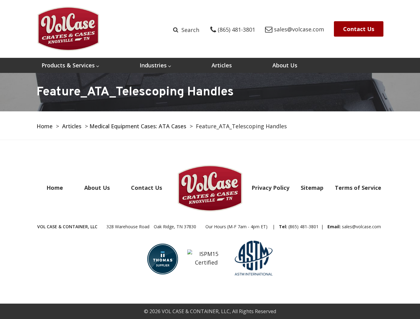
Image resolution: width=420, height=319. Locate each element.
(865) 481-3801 (303, 226)
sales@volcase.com (361, 226)
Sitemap (312, 187)
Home (45, 126)
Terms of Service (358, 187)
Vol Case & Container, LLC (196, 311)
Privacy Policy (270, 187)
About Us (284, 65)
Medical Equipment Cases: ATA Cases (137, 126)
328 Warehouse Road (151, 226)
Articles (222, 65)
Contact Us (358, 29)
